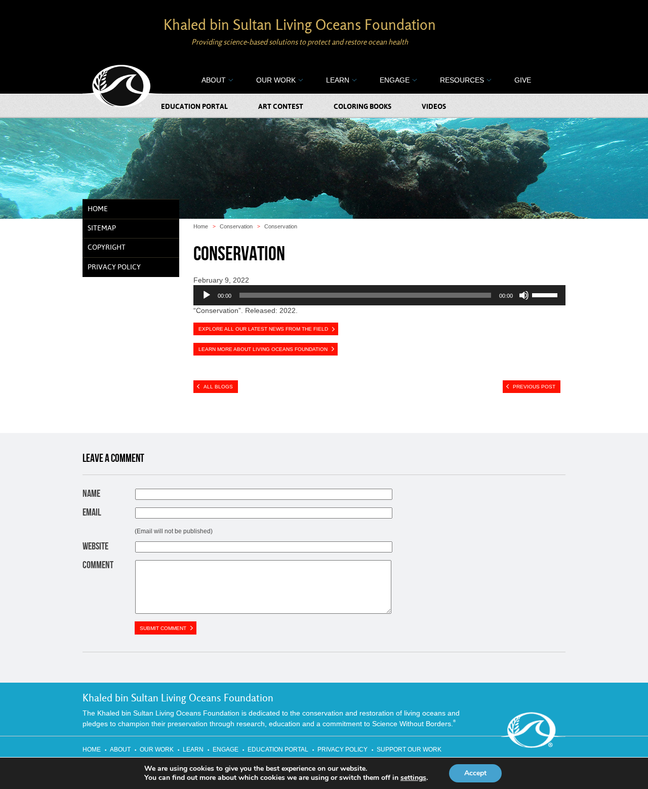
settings (413, 777)
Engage (395, 80)
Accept (475, 773)
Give (522, 80)
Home (98, 209)
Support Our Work (409, 749)
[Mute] (524, 295)
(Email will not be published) (174, 531)
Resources (462, 80)
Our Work (276, 80)
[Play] (206, 295)
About (213, 80)
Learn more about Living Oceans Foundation (263, 349)
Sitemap (102, 228)
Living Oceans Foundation (122, 86)
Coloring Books (362, 106)
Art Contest (280, 106)
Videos (434, 106)
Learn (337, 80)
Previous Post (534, 386)
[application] (379, 295)
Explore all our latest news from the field (263, 329)
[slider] (546, 294)
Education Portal (194, 106)
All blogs (218, 386)
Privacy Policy (114, 267)
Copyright (107, 247)
